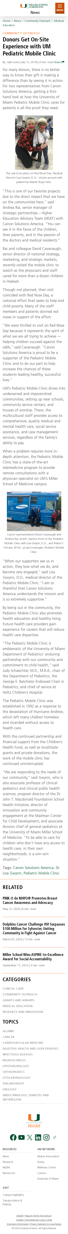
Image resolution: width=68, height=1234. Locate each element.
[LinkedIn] (38, 1137)
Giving (40, 1162)
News (35, 13)
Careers (41, 1173)
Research (8, 1162)
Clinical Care (13, 988)
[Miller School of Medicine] (34, 8)
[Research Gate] (55, 1137)
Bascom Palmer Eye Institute (38, 1216)
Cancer (8, 1037)
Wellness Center (46, 1167)
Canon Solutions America (33, 868)
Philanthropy (13, 1083)
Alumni (8, 1031)
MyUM (6, 1167)
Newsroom (9, 1173)
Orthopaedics (14, 1072)
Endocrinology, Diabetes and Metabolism (26, 1097)
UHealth (20, 1216)
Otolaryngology (17, 1077)
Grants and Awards (19, 1000)
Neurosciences (14, 1060)
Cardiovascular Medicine (23, 1043)
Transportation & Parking (12, 1202)
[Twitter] (30, 1137)
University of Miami (48, 1179)
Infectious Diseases (18, 1054)
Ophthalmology (16, 1066)
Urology (10, 1089)
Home (7, 21)
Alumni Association (48, 1156)
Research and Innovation (23, 1012)
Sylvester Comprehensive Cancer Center (34, 1220)
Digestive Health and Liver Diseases (30, 1048)
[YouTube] (21, 1137)
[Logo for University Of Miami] (34, 1120)
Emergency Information (18, 1224)
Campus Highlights (13, 1195)
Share (57, 62)
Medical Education (18, 1006)
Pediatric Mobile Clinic (41, 873)
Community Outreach (37, 21)
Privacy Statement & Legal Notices (45, 1224)
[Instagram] (46, 1137)
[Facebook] (13, 1137)
